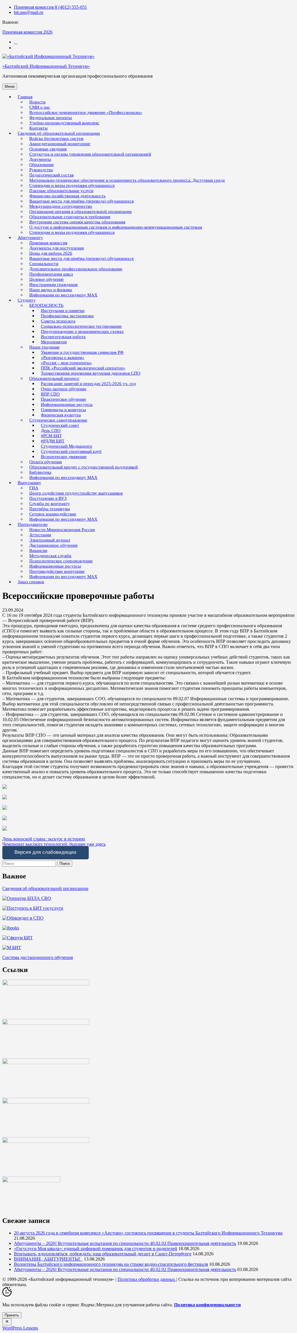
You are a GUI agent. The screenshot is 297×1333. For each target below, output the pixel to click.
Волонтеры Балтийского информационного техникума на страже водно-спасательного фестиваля (111, 1264)
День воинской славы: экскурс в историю (43, 838)
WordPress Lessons (20, 1327)
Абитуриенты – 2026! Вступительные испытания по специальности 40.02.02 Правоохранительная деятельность (125, 1243)
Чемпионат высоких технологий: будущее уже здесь (54, 844)
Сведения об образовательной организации (45, 888)
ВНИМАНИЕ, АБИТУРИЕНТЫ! (48, 1259)
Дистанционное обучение (53, 545)
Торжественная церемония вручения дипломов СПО (90, 373)
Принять (12, 1315)
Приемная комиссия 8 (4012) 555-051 (50, 7)
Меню (10, 86)
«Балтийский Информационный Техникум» (46, 66)
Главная (25, 96)
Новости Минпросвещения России (62, 529)
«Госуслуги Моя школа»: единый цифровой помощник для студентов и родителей (95, 1248)
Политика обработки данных (146, 1279)
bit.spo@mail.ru (28, 12)
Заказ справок (31, 581)
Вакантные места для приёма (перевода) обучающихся (81, 258)
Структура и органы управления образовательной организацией (90, 154)
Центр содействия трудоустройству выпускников (76, 493)
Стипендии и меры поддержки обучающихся (72, 232)
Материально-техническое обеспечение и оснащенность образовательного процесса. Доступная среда (127, 180)
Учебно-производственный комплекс (64, 123)
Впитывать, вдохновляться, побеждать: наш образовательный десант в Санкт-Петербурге (102, 1253)
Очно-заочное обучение (63, 388)
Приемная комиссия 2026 (27, 32)
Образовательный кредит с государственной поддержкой (83, 467)
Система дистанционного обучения (37, 957)
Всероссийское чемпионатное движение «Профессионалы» (85, 112)
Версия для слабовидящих (46, 852)
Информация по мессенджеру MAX (63, 295)
